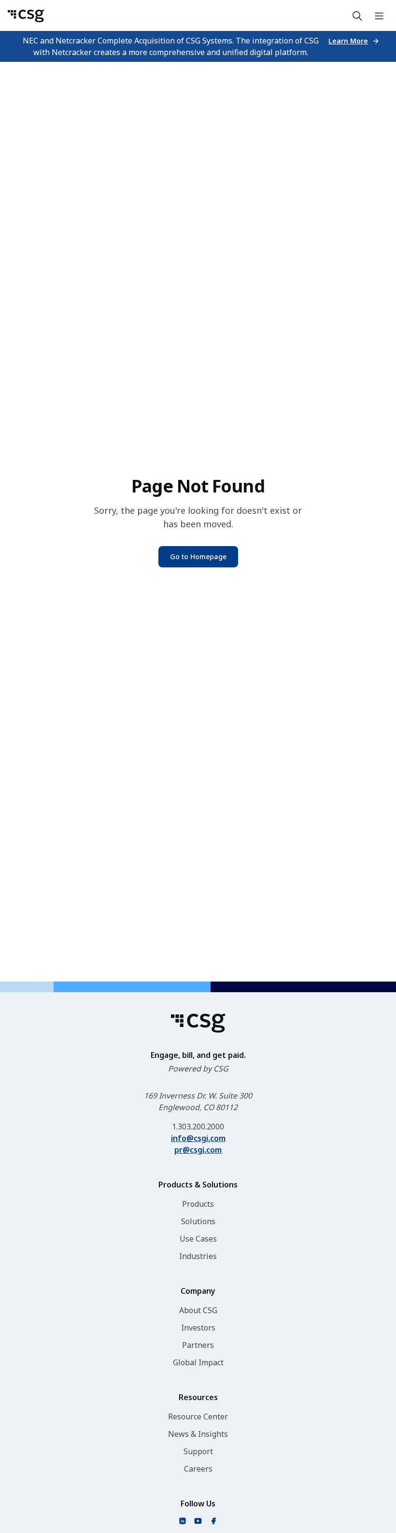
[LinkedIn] (182, 1521)
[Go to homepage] (26, 16)
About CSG (198, 1310)
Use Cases (198, 1238)
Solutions (198, 1221)
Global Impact (198, 1362)
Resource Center (198, 1416)
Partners (198, 1345)
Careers (198, 1468)
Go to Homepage (198, 556)
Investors (198, 1327)
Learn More (348, 40)
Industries (198, 1256)
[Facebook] (213, 1521)
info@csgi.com (198, 1138)
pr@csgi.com (198, 1149)
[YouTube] (198, 1521)
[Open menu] (379, 16)
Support (198, 1451)
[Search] (357, 16)
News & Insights (198, 1434)
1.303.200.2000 (198, 1126)
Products (198, 1204)
